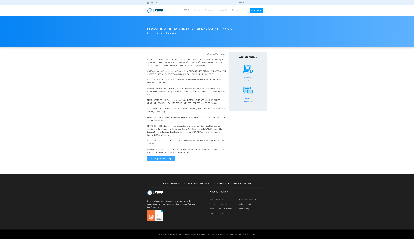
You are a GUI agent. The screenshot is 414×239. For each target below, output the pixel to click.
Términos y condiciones (218, 213)
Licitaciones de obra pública (167, 33)
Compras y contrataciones (219, 204)
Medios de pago (248, 69)
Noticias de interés (216, 200)
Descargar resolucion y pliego (162, 159)
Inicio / (150, 33)
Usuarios (197, 10)
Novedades (223, 10)
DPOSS (187, 10)
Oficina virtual (256, 11)
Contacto (235, 10)
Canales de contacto (248, 91)
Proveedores (210, 10)
